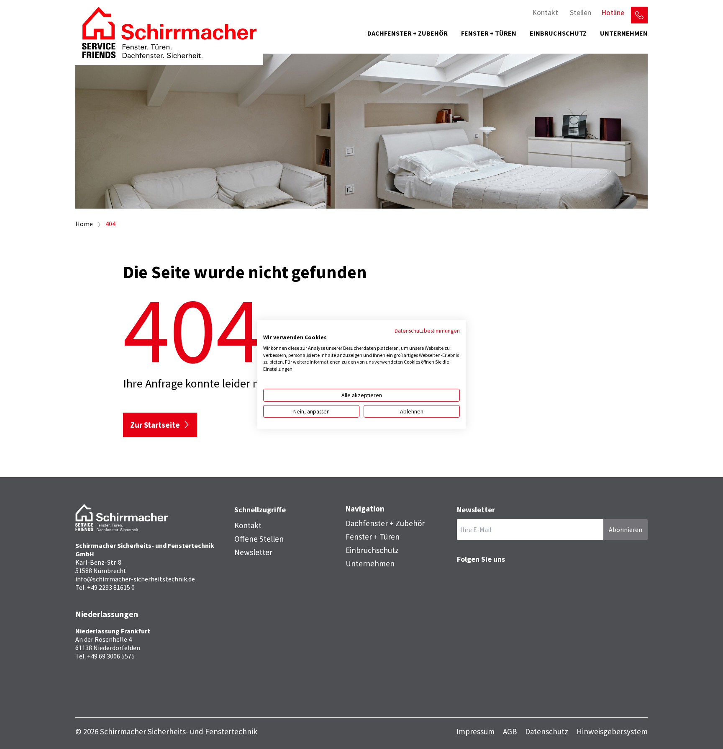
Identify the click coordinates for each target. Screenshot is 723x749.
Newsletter (253, 552)
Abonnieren (625, 529)
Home (84, 224)
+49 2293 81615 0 (111, 587)
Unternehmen (624, 33)
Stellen (580, 12)
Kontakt (545, 12)
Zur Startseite (155, 425)
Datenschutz (546, 732)
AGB (510, 732)
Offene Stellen (259, 539)
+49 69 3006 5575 (111, 656)
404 (110, 224)
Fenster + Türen (488, 33)
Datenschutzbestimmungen (427, 330)
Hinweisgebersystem (612, 732)
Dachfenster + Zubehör (407, 33)
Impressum (475, 732)
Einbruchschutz (558, 33)
